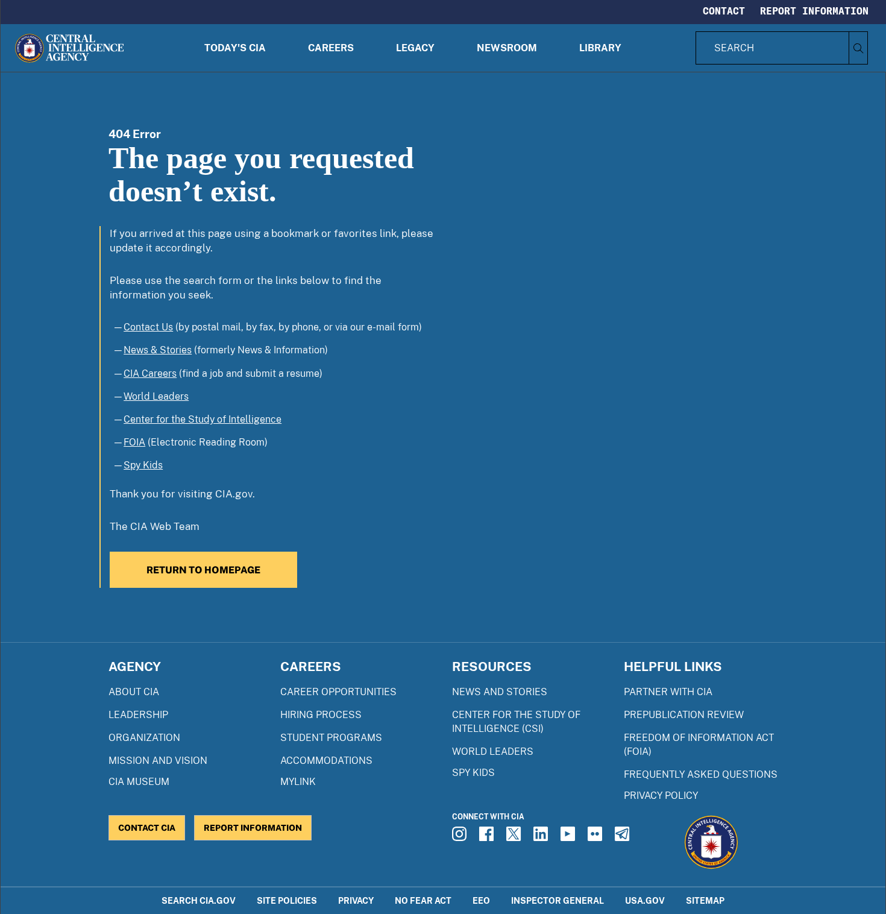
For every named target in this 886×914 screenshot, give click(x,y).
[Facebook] (488, 837)
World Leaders (156, 396)
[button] (235, 48)
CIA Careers (150, 373)
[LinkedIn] (542, 837)
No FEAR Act (423, 900)
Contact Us (148, 327)
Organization (144, 737)
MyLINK (298, 781)
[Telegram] (624, 837)
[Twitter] (515, 837)
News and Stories (499, 692)
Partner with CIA (668, 692)
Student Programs (331, 737)
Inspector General (557, 900)
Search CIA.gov (199, 900)
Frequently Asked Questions (701, 774)
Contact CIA (146, 827)
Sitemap (705, 900)
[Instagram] (461, 837)
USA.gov (645, 900)
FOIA (134, 442)
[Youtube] (570, 837)
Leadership (138, 714)
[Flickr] (597, 837)
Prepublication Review (684, 714)
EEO (481, 900)
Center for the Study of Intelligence (202, 419)
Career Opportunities (338, 692)
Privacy (356, 900)
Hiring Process (321, 714)
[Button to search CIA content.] (858, 48)
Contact (724, 11)
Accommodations (326, 760)
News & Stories (158, 350)
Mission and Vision (157, 760)
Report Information (814, 11)
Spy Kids (143, 465)
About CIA (133, 692)
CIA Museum (138, 781)
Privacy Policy (661, 795)
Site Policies (287, 900)
